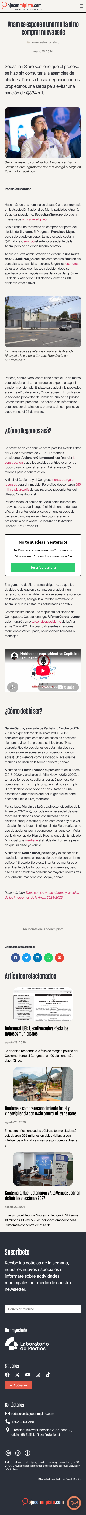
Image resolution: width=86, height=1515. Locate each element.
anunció (29, 241)
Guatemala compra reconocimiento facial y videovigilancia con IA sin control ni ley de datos (40, 1110)
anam (35, 42)
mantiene (31, 840)
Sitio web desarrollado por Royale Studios (59, 1479)
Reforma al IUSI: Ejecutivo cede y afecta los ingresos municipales (36, 1030)
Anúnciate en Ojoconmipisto (43, 929)
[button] (15, 957)
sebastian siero (49, 42)
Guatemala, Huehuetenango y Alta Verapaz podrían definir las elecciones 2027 (42, 1195)
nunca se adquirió (34, 219)
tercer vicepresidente (46, 621)
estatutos (72, 264)
